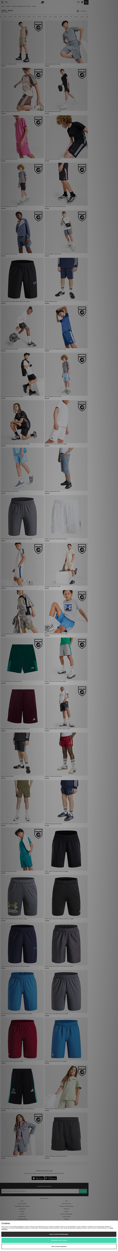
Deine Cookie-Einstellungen (58, 1234)
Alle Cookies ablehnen (59, 1246)
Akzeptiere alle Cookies (59, 1240)
